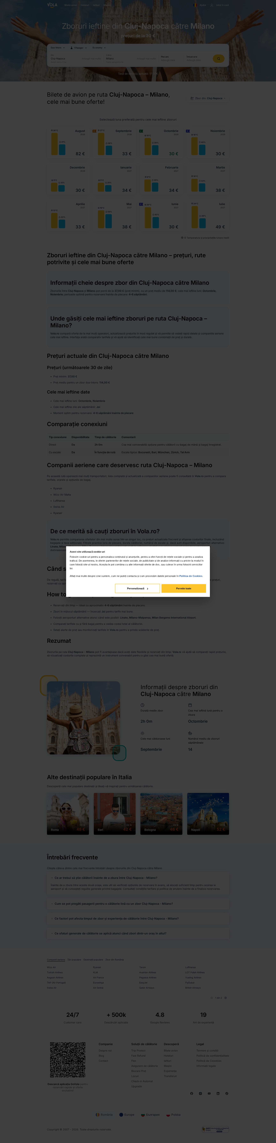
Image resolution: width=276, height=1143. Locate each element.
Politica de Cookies (190, 575)
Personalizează (135, 588)
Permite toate (183, 588)
